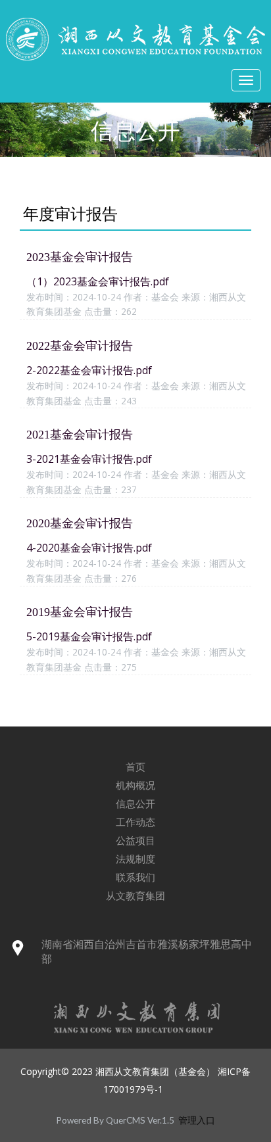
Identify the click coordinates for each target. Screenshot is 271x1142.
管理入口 (196, 1120)
